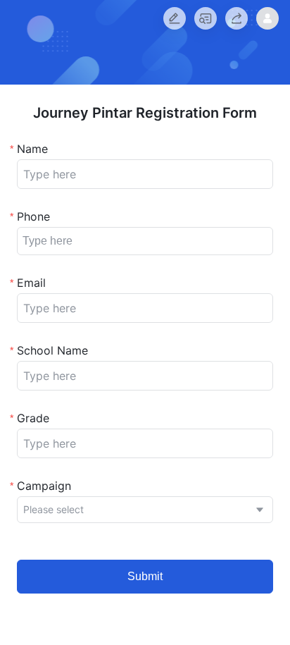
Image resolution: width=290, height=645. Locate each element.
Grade (33, 418)
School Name (52, 350)
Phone (33, 216)
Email (31, 283)
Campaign (44, 486)
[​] (145, 174)
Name (32, 149)
